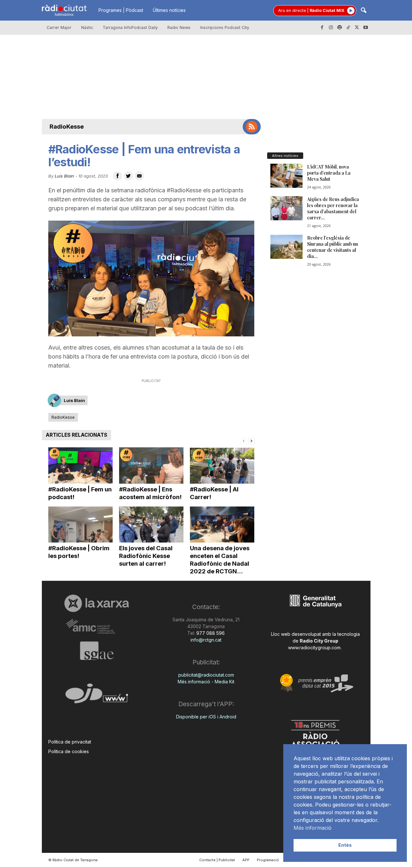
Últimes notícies (169, 10)
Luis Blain (64, 175)
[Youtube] (366, 27)
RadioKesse (67, 126)
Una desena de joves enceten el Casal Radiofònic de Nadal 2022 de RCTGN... (219, 559)
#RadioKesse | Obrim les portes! (78, 552)
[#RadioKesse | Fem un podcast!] (80, 465)
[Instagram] (331, 27)
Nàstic (87, 27)
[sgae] (96, 650)
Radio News (179, 27)
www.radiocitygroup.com (314, 647)
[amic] (96, 626)
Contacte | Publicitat (217, 860)
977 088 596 (210, 633)
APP (245, 860)
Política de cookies (68, 751)
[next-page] (251, 440)
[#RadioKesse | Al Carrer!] (222, 465)
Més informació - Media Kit (206, 681)
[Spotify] (339, 27)
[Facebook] (322, 27)
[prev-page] (243, 440)
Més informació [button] (313, 828)
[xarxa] (96, 603)
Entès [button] (345, 845)
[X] (357, 27)
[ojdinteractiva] (96, 696)
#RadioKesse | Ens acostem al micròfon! (150, 493)
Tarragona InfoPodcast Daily (130, 27)
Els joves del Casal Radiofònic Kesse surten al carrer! (146, 555)
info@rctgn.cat (206, 640)
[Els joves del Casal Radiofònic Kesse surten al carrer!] (151, 525)
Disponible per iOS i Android (206, 716)
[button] (363, 11)
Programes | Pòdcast (120, 10)
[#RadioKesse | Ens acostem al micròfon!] (151, 465)
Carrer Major (59, 27)
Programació (268, 860)
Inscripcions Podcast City (224, 27)
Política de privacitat (69, 741)
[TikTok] (348, 27)
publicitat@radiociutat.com (206, 675)
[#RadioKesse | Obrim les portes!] (80, 525)
